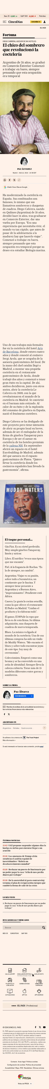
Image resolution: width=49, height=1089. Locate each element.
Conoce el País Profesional (24, 1005)
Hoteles (16, 728)
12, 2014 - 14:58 (27, 173)
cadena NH (16, 445)
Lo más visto (9, 897)
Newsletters (28, 1068)
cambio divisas (24, 983)
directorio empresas (39, 984)
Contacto (14, 1062)
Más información (8, 740)
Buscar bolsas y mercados (16, 920)
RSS (21, 1068)
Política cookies (32, 1062)
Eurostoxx (14, 933)
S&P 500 (24, 16)
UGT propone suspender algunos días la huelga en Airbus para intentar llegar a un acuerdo (24, 848)
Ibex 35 (7, 16)
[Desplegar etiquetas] (44, 728)
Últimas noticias (11, 840)
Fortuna (9, 35)
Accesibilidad (10, 1068)
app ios (24, 995)
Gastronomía (26, 728)
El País (42, 28)
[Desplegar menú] (5, 22)
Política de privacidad (33, 1065)
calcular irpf (10, 974)
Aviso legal (22, 1062)
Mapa (17, 1068)
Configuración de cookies (16, 1065)
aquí (41, 746)
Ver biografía (20, 696)
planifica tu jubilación (10, 984)
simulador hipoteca (24, 974)
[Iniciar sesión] (44, 22)
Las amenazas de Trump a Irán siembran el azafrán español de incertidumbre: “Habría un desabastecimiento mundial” (20, 860)
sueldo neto (39, 974)
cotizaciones (10, 995)
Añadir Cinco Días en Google (17, 187)
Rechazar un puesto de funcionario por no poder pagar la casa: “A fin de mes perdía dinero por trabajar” (24, 872)
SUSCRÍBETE (35, 22)
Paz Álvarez (24, 169)
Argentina (7, 728)
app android (39, 995)
